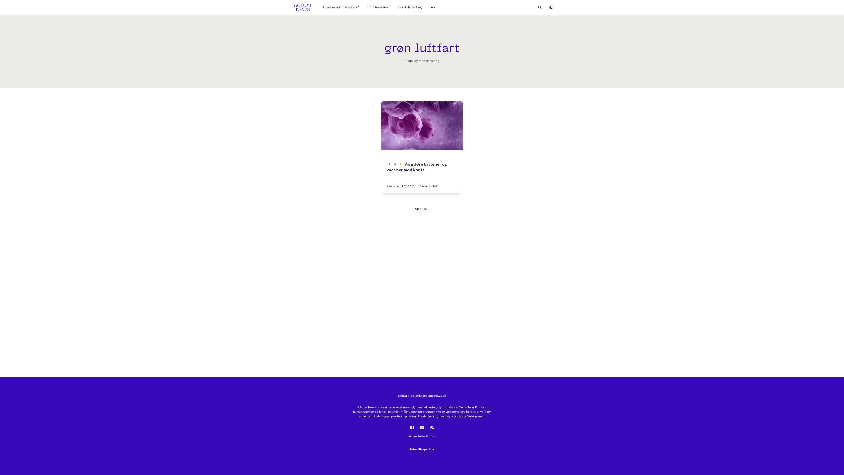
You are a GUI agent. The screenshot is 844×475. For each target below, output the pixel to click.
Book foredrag (410, 7)
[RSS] (432, 428)
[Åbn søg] (539, 7)
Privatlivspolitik (422, 449)
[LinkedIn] (422, 428)
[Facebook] (412, 428)
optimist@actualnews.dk (428, 395)
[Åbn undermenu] (433, 7)
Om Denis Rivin (379, 7)
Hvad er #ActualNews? (341, 7)
